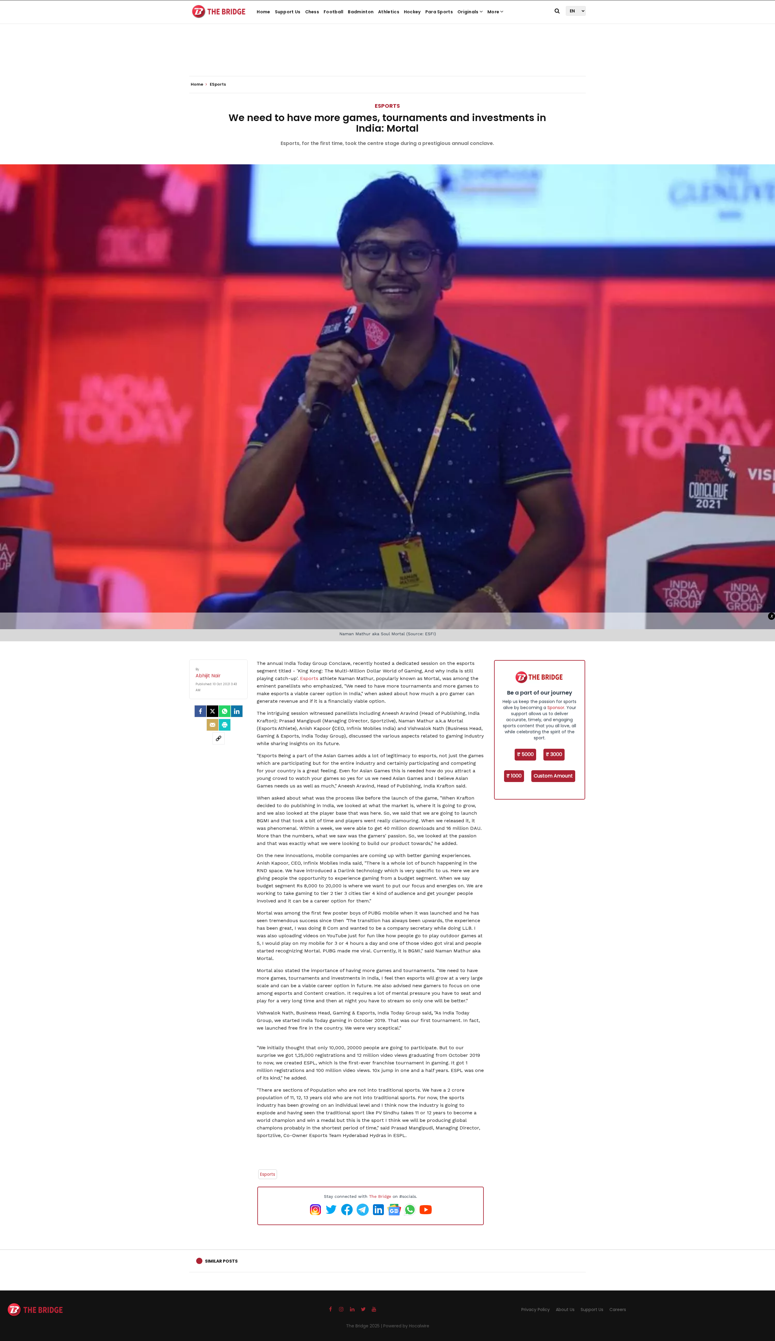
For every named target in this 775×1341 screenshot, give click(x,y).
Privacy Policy (535, 1309)
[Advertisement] (387, 57)
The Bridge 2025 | (364, 1326)
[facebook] (200, 711)
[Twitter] (212, 711)
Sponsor (555, 708)
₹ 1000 (514, 775)
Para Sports (439, 12)
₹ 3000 (554, 754)
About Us (565, 1309)
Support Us (288, 12)
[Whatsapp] (225, 711)
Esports (310, 678)
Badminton (361, 12)
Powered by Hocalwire (406, 1326)
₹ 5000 (525, 754)
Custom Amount (553, 775)
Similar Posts (221, 1261)
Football (333, 12)
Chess (312, 12)
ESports (387, 106)
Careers (617, 1309)
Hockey (412, 12)
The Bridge (380, 1196)
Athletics (388, 12)
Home (263, 12)
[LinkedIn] (237, 711)
